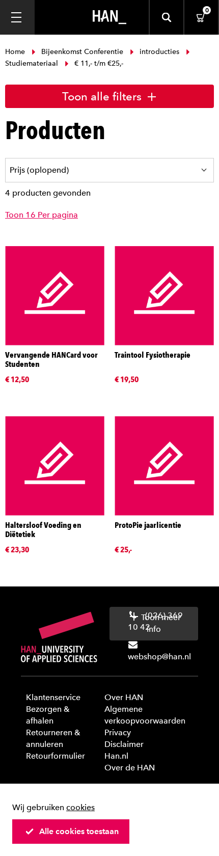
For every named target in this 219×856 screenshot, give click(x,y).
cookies (80, 807)
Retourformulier (55, 756)
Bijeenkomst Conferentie (82, 51)
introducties (159, 51)
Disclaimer (124, 744)
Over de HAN (129, 767)
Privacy (117, 732)
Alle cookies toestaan (79, 831)
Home (16, 51)
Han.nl (116, 756)
